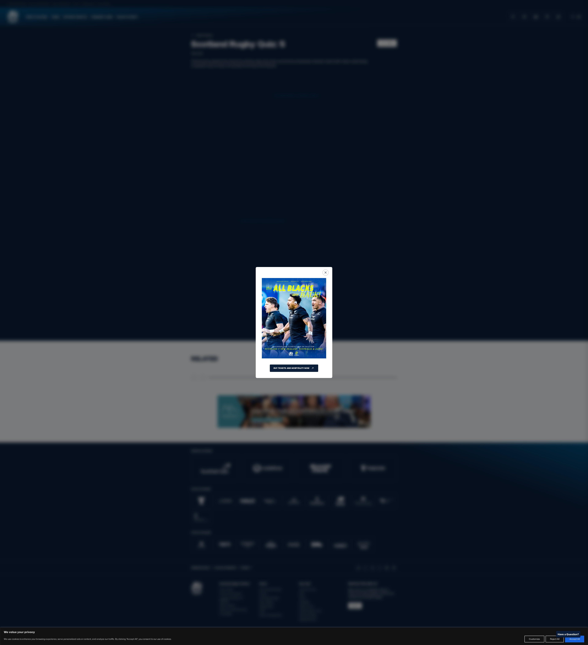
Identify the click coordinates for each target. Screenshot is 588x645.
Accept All (574, 638)
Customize (534, 638)
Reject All (554, 638)
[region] (294, 636)
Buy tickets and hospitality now (291, 368)
